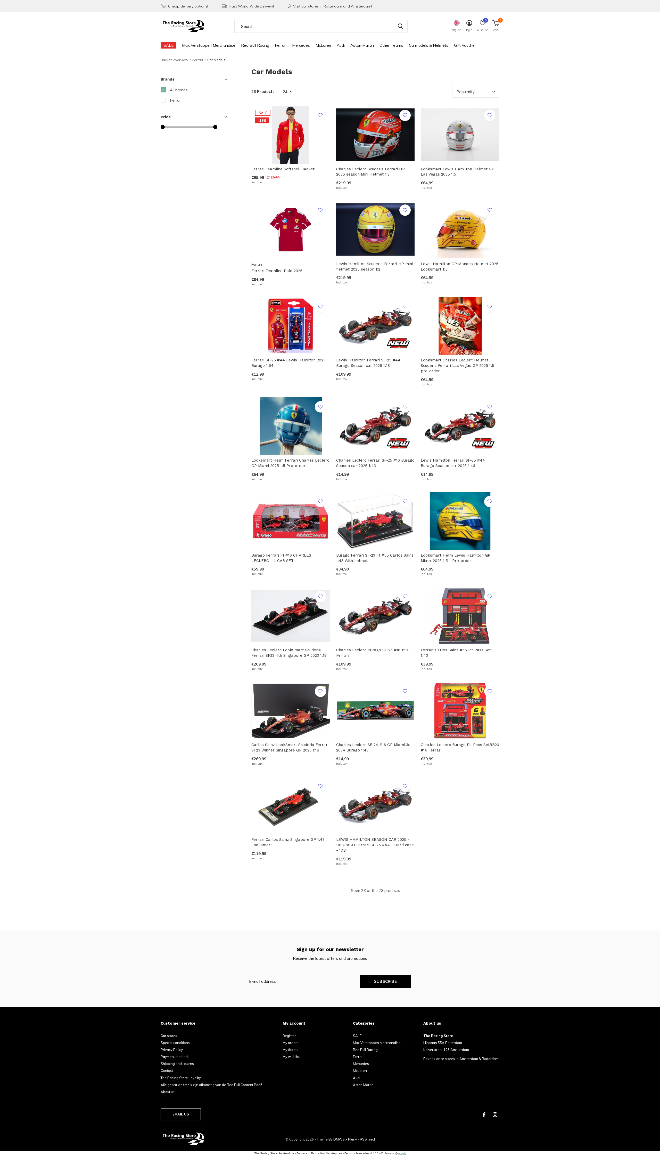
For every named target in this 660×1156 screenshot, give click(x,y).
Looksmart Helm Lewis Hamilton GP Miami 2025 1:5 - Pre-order (455, 558)
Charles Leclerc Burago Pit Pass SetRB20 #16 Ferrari (460, 747)
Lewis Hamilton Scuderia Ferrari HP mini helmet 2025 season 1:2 (374, 267)
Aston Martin (362, 45)
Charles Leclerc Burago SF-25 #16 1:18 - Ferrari (373, 653)
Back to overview (174, 60)
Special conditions (175, 1043)
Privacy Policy (172, 1050)
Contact (167, 1070)
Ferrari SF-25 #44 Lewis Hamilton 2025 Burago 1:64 (288, 363)
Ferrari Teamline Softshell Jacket (283, 169)
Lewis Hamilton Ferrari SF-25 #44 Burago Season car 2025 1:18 (368, 363)
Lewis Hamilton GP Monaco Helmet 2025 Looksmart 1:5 (459, 267)
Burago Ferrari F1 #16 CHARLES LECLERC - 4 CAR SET (281, 558)
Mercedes (301, 45)
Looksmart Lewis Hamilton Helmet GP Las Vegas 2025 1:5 (457, 172)
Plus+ (352, 1139)
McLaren (323, 45)
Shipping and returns (177, 1064)
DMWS (339, 1139)
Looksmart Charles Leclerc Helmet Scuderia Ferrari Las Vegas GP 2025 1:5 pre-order (457, 365)
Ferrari (280, 45)
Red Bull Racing (255, 45)
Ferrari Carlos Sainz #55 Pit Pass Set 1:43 (456, 653)
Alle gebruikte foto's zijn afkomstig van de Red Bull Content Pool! (211, 1085)
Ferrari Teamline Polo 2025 (276, 270)
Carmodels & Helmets (428, 45)
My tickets (290, 1050)
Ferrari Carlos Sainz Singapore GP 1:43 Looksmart (288, 842)
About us (168, 1092)
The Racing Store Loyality (181, 1078)
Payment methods (175, 1057)
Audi (341, 45)
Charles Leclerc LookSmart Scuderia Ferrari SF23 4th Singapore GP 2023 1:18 (289, 653)
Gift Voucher (465, 45)
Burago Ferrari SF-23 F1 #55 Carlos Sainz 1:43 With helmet (375, 558)
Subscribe (385, 981)
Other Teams (391, 45)
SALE (168, 45)
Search (400, 26)
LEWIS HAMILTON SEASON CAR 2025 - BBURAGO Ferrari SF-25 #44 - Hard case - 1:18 (375, 845)
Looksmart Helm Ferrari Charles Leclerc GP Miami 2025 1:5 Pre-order (290, 463)
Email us (180, 1114)
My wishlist (291, 1057)
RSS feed (367, 1139)
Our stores (169, 1036)
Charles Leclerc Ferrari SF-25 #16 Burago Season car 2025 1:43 (375, 463)
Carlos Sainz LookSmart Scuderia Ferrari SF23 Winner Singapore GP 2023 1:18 (289, 747)
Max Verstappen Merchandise (208, 45)
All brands (179, 90)
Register (289, 1036)
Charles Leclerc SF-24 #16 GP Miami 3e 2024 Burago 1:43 (373, 747)
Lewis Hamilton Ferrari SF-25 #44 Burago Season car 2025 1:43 (453, 463)
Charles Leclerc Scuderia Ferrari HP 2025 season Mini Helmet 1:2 (370, 172)
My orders (291, 1043)
